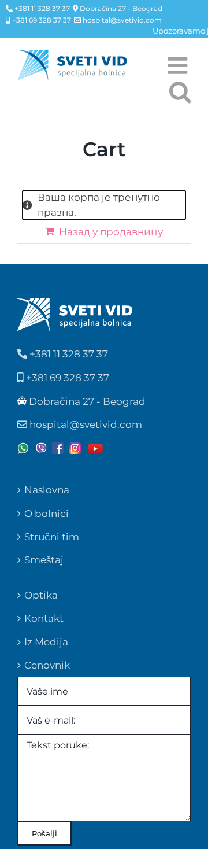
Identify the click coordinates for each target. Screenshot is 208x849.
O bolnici (46, 513)
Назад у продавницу (111, 232)
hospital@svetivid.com (121, 20)
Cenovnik (47, 665)
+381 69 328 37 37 (40, 20)
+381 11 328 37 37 (41, 8)
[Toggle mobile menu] (179, 64)
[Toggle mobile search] (180, 90)
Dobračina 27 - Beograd (120, 8)
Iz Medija (46, 642)
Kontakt (44, 618)
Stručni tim (51, 536)
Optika (41, 595)
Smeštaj (44, 560)
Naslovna (46, 490)
